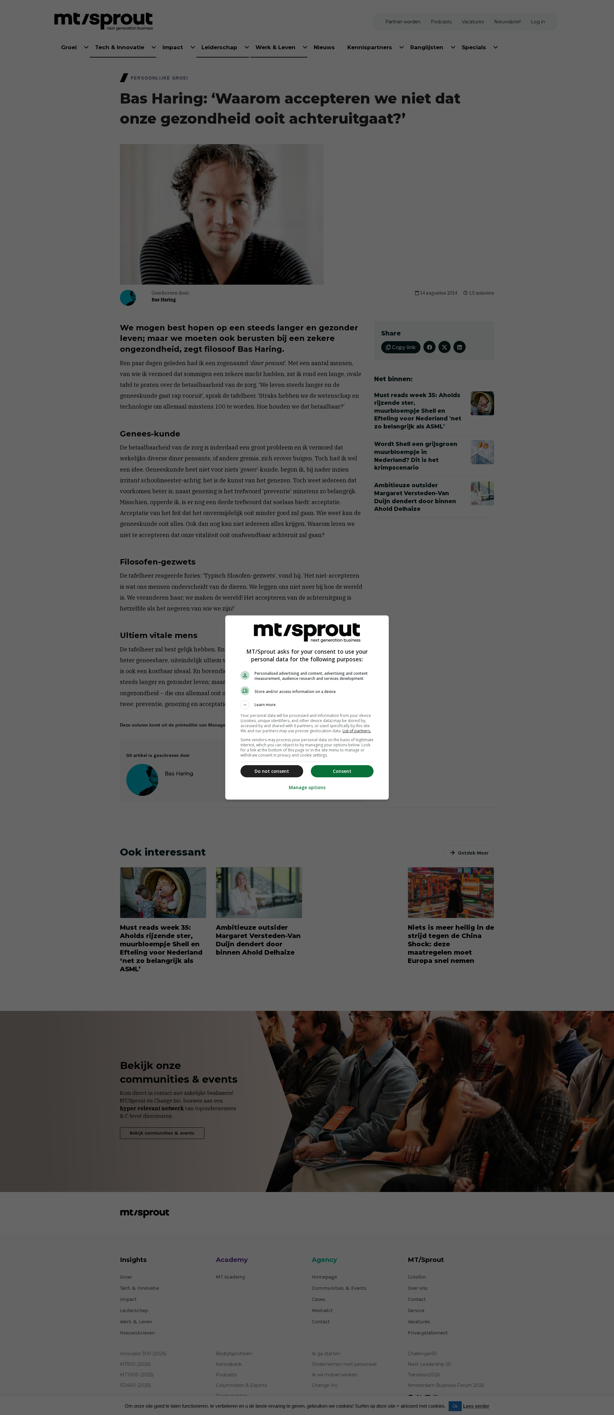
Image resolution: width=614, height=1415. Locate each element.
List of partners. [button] (356, 731)
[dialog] (307, 707)
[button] (307, 704)
